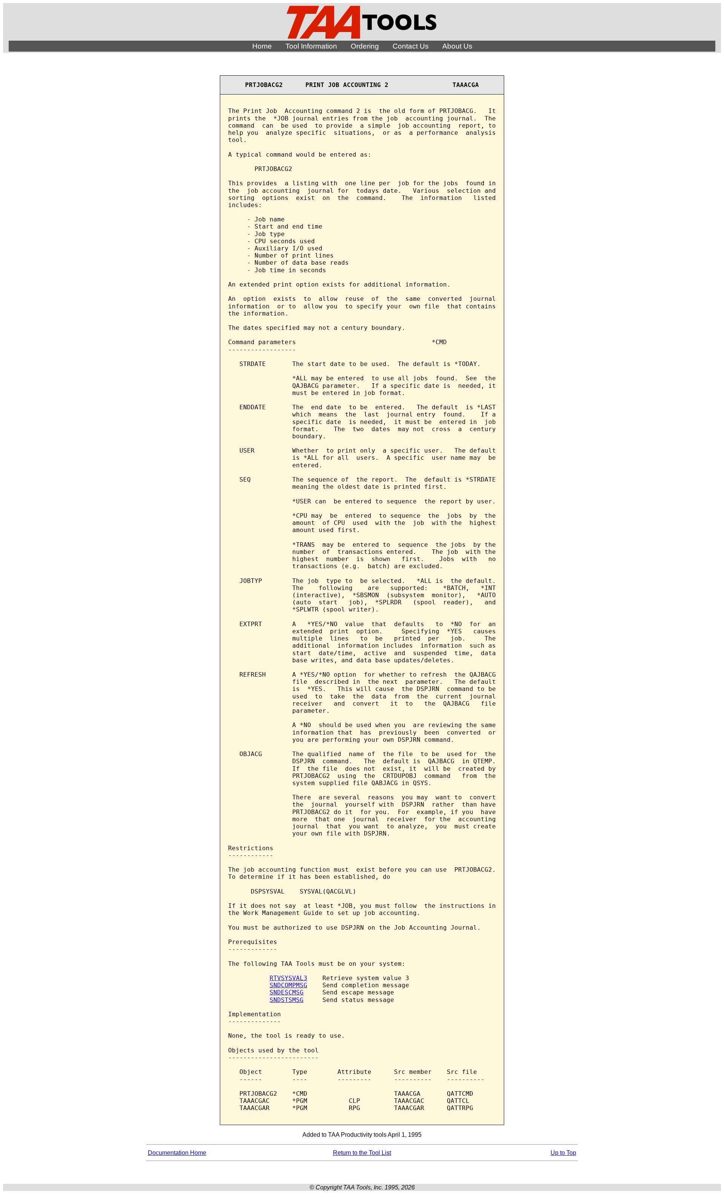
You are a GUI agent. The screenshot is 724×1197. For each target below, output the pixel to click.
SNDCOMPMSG (288, 985)
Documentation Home (177, 1153)
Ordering (365, 46)
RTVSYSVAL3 (288, 978)
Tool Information (311, 46)
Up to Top (563, 1153)
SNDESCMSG (287, 992)
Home (262, 46)
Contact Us (411, 46)
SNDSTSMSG (287, 999)
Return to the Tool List (362, 1153)
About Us (457, 46)
